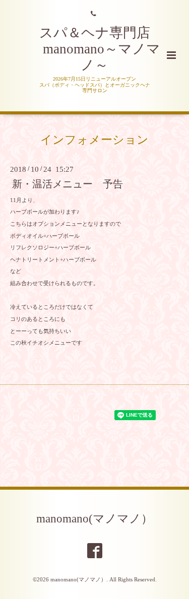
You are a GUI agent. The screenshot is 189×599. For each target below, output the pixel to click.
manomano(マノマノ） (94, 518)
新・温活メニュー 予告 (67, 184)
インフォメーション (94, 140)
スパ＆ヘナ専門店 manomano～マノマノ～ (94, 49)
